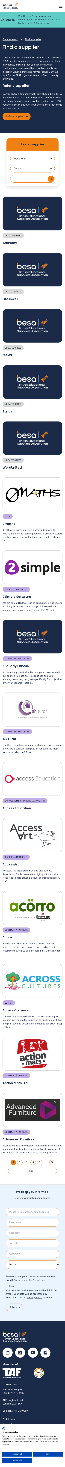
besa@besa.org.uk (12, 1390)
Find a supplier (32, 144)
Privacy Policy (34, 1298)
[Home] (10, 6)
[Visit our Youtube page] (33, 1353)
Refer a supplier (14, 116)
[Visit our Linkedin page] (8, 1353)
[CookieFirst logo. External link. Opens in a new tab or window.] (3, 1428)
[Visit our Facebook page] (45, 1353)
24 (52, 1162)
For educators (10, 39)
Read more (42, 23)
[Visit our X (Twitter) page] (20, 1353)
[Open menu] (60, 6)
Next (30, 1171)
